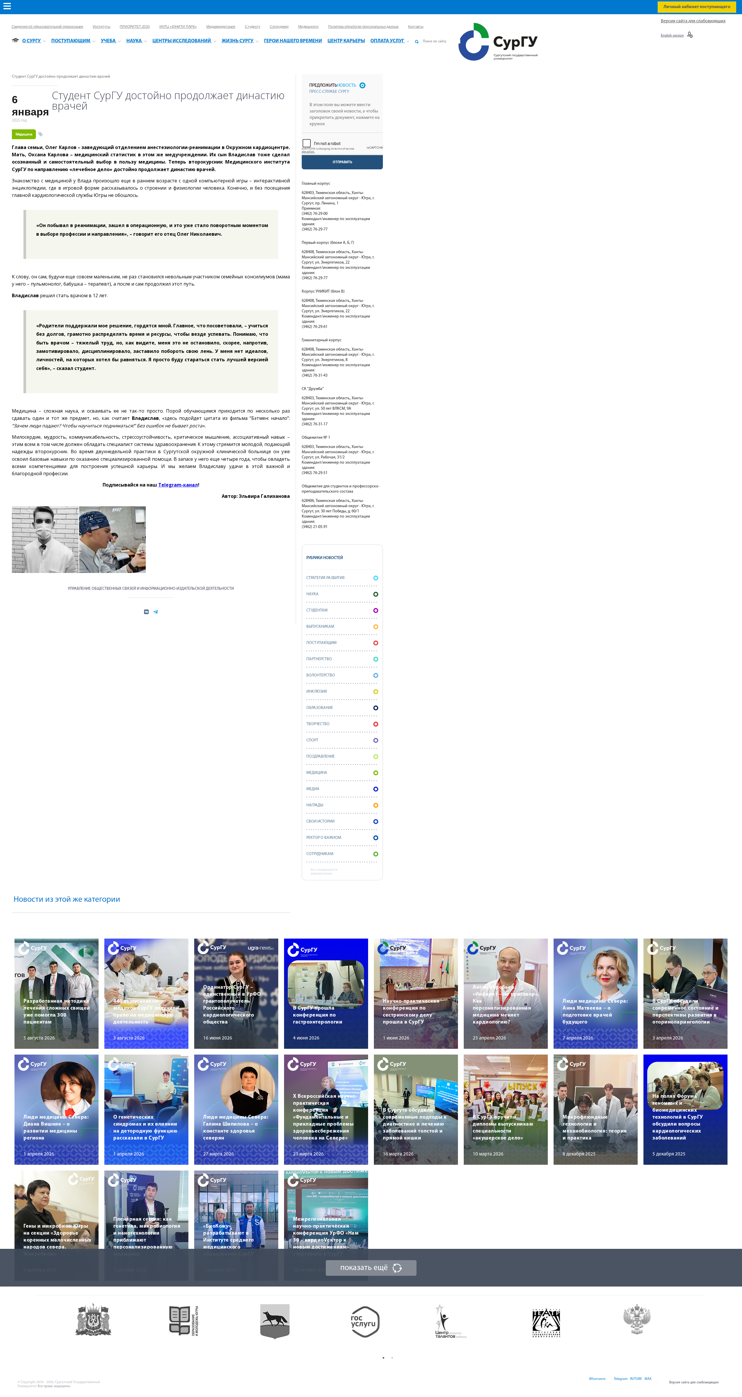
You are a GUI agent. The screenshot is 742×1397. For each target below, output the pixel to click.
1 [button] (383, 1358)
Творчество (318, 724)
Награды (314, 805)
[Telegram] (620, 1382)
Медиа (312, 789)
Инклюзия (316, 692)
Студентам (317, 610)
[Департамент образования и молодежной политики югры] (206, 1327)
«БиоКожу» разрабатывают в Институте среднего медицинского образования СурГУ (228, 1240)
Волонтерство (320, 675)
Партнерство (319, 659)
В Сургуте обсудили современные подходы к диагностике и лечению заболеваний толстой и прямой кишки (415, 1124)
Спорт (312, 740)
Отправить (342, 162)
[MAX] (647, 1382)
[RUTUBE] (635, 1382)
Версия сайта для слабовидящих (693, 21)
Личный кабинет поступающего (696, 7)
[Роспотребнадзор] (660, 1327)
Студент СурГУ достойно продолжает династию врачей (61, 77)
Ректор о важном (323, 838)
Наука (312, 594)
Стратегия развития (325, 578)
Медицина (24, 134)
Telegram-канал (178, 485)
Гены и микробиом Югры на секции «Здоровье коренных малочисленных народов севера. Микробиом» (57, 1240)
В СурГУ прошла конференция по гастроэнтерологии (317, 1015)
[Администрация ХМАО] (115, 1327)
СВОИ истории (320, 821)
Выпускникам (320, 627)
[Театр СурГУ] (297, 1327)
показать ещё (364, 1268)
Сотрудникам (319, 854)
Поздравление (320, 756)
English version (672, 35)
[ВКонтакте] (597, 1382)
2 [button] (392, 1358)
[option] (115, 1327)
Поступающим (321, 643)
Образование (319, 708)
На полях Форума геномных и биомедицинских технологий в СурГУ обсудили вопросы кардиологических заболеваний (677, 1117)
